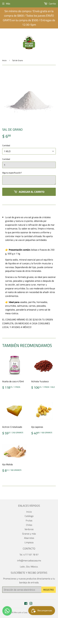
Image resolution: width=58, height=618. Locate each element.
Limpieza (29, 542)
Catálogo (29, 516)
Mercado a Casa (20, 612)
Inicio (4, 60)
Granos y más (29, 533)
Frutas (29, 520)
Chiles (29, 525)
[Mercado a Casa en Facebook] (25, 604)
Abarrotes (29, 538)
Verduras (29, 529)
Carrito (52, 3)
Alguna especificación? (12, 172)
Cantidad (6, 145)
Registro (48, 589)
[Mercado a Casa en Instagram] (30, 604)
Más (8, 3)
